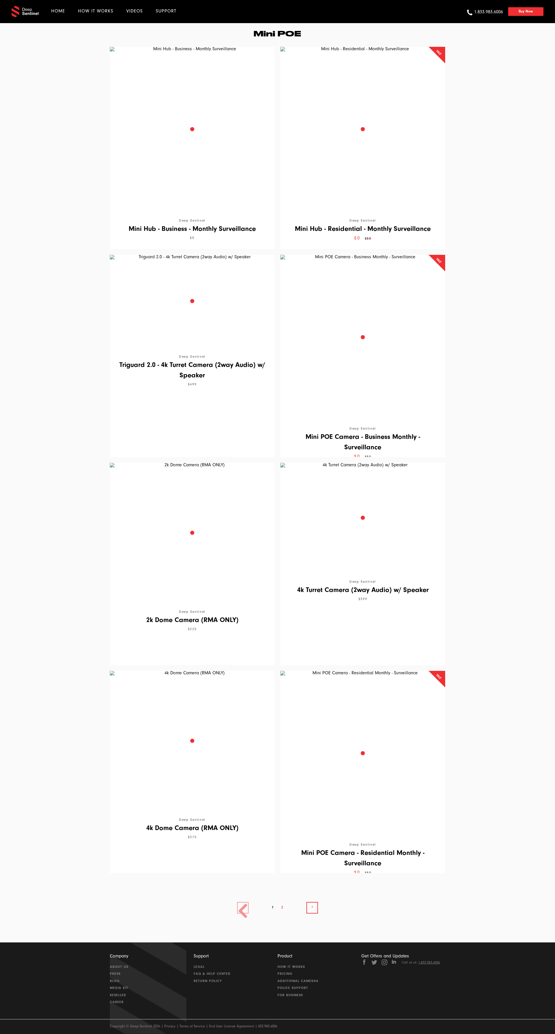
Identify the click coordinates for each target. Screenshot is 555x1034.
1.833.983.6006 (429, 963)
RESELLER (118, 995)
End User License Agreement (231, 1027)
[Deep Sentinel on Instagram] (384, 962)
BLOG (115, 981)
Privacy (169, 1027)
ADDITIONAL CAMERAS (298, 981)
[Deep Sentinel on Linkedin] (394, 962)
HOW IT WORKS (95, 11)
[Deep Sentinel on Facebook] (364, 962)
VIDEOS (134, 11)
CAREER (117, 1002)
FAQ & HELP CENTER (212, 974)
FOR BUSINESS (290, 995)
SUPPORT (166, 11)
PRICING (285, 974)
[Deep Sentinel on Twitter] (374, 962)
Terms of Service (192, 1027)
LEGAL (199, 967)
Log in (192, 16)
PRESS (115, 974)
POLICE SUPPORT (293, 988)
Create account (223, 16)
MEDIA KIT (119, 988)
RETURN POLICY (208, 981)
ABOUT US (119, 967)
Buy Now (526, 12)
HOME (58, 11)
